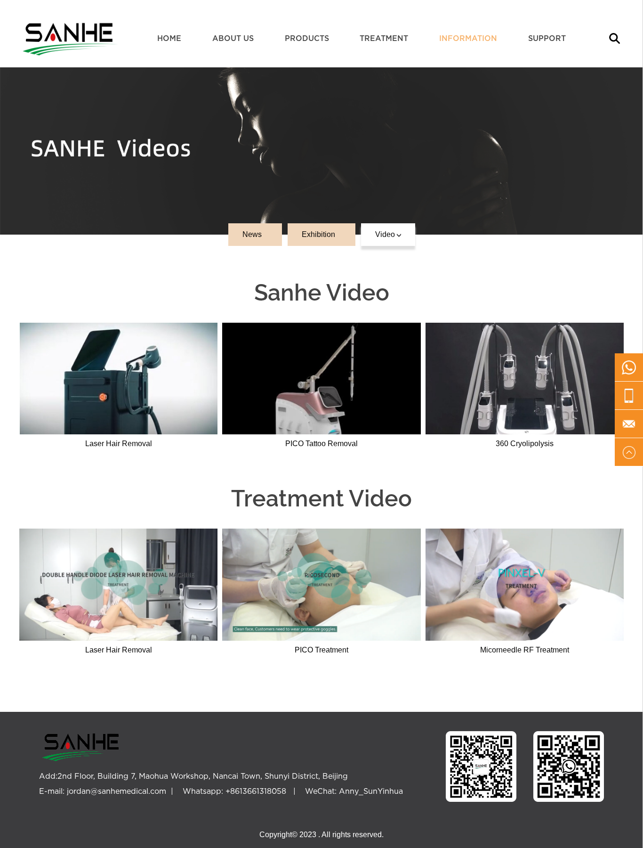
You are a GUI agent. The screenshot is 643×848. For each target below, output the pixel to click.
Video (386, 234)
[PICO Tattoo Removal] (321, 378)
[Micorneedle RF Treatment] (525, 584)
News (253, 234)
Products (307, 38)
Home (169, 38)
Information (468, 38)
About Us (233, 38)
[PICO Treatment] (321, 584)
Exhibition (319, 234)
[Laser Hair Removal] (118, 378)
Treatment (384, 38)
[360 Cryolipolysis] (525, 378)
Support (547, 38)
